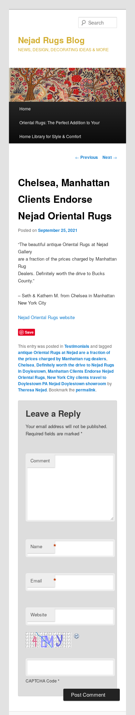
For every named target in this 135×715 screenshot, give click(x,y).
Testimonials (76, 346)
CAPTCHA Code (41, 681)
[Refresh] (77, 636)
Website (38, 614)
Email (42, 580)
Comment (40, 460)
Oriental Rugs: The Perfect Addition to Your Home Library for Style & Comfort (59, 129)
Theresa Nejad (32, 390)
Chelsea (26, 365)
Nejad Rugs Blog (51, 40)
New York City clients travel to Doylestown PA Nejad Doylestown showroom (62, 380)
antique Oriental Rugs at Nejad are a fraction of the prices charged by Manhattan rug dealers (64, 355)
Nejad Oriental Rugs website (46, 317)
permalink (86, 390)
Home (25, 108)
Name (42, 546)
